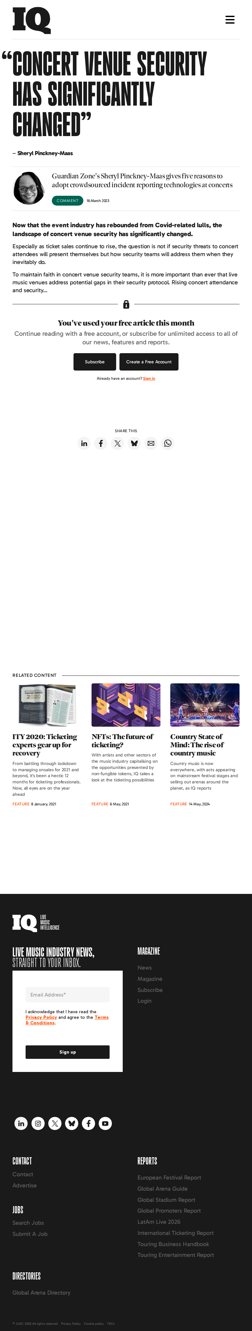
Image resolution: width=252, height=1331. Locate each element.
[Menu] (230, 20)
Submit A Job (30, 1234)
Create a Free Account (149, 362)
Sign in (149, 378)
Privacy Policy (71, 1324)
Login (144, 1000)
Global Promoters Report (169, 1210)
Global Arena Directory (41, 1292)
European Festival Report (169, 1177)
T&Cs (111, 1324)
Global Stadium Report (166, 1199)
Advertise (24, 1185)
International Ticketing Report (175, 1233)
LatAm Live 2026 (158, 1221)
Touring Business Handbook (173, 1244)
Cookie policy (94, 1324)
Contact (22, 1174)
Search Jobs (28, 1222)
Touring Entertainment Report (175, 1255)
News (144, 967)
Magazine (149, 978)
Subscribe (95, 362)
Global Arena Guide (162, 1188)
